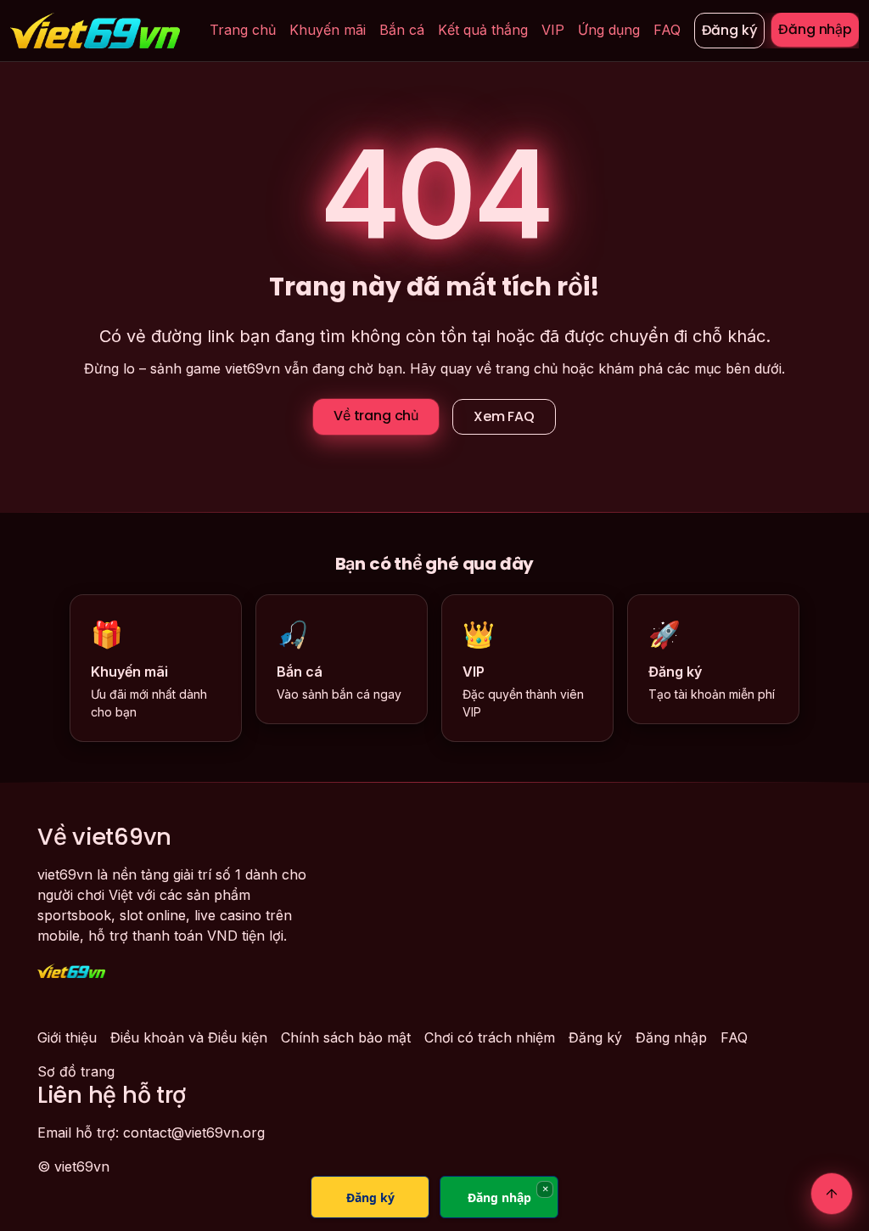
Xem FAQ (504, 416)
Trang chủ (243, 29)
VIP (552, 29)
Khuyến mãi (327, 29)
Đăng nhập (815, 29)
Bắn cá (401, 29)
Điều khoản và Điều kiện (188, 1037)
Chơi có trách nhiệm (489, 1037)
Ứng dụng (609, 29)
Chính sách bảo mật (346, 1037)
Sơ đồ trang (76, 1071)
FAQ (667, 29)
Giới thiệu (67, 1037)
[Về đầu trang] (831, 1193)
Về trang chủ (376, 415)
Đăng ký (730, 30)
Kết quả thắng (483, 29)
